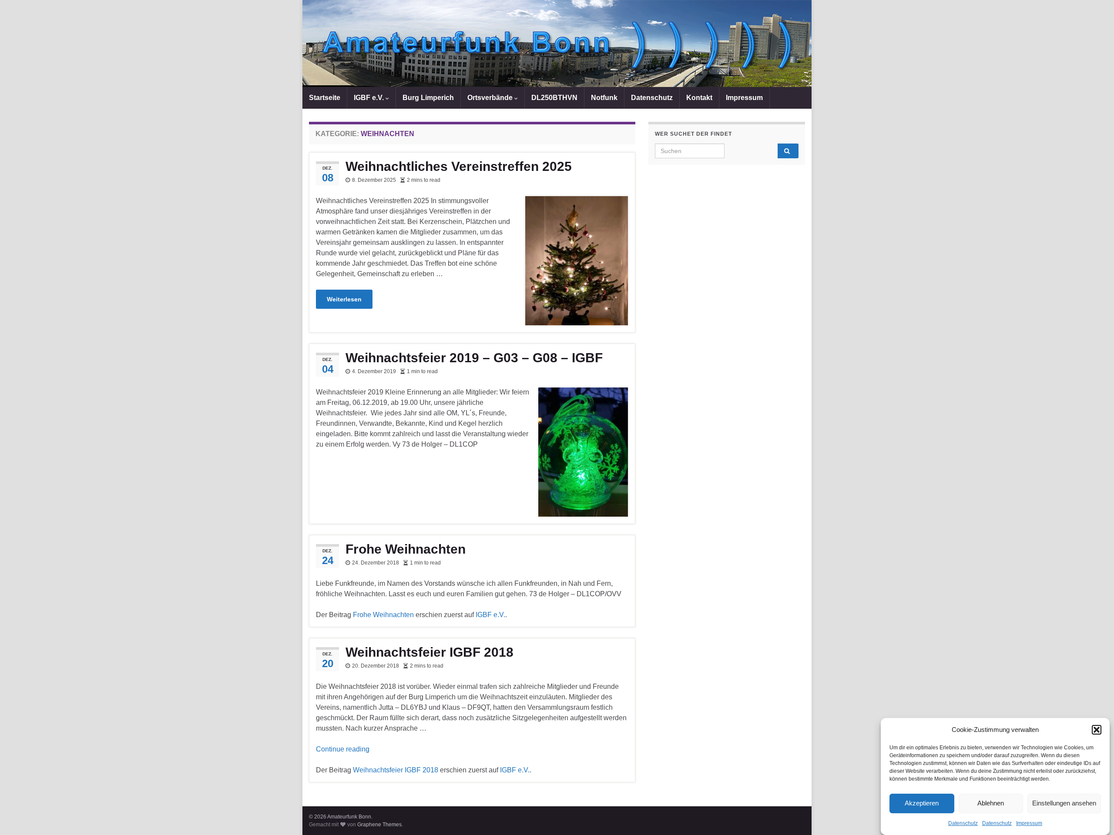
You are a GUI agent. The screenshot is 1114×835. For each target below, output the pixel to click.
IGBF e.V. (370, 97)
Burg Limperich (428, 97)
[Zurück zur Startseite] (557, 43)
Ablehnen (990, 803)
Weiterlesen (344, 299)
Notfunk (604, 97)
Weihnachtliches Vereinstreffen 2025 (459, 166)
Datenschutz (963, 823)
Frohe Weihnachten (406, 549)
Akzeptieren (922, 803)
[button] (1096, 729)
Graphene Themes (379, 825)
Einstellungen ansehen (1064, 803)
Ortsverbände (490, 97)
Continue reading (342, 749)
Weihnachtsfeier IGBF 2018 (429, 652)
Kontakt (699, 97)
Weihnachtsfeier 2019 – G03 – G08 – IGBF (474, 358)
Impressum (1029, 823)
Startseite (324, 97)
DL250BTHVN (554, 97)
